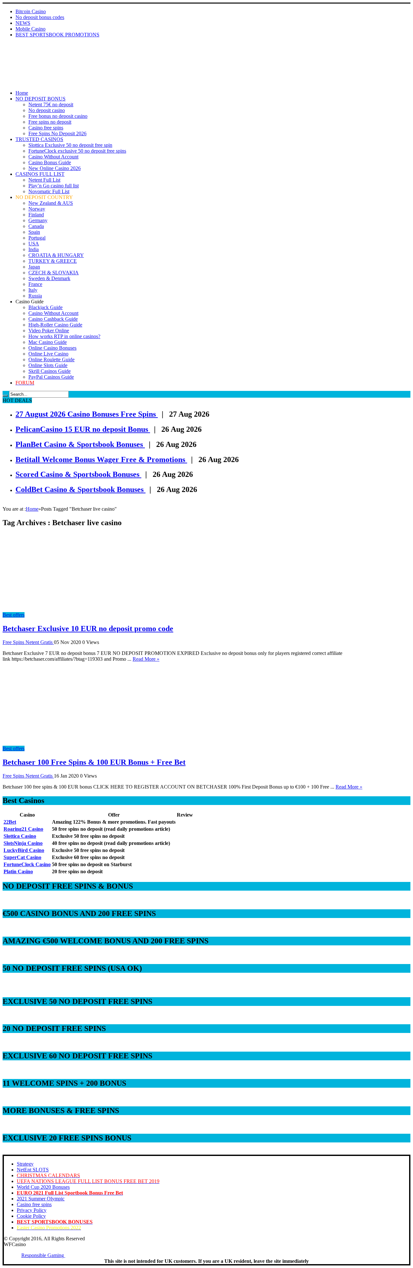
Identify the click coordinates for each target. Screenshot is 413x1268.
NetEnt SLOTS (33, 1169)
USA (33, 243)
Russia (35, 295)
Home (21, 93)
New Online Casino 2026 (54, 168)
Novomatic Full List (48, 191)
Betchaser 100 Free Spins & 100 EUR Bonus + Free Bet (94, 762)
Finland (36, 214)
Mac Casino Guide (47, 342)
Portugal (36, 238)
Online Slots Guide (47, 365)
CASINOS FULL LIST (40, 174)
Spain (34, 232)
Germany (37, 220)
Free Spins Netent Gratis (28, 642)
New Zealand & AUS (50, 203)
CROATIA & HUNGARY (56, 255)
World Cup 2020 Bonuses (43, 1187)
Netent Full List (44, 180)
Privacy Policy (31, 1210)
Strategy (25, 1164)
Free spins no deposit (49, 122)
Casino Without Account (53, 156)
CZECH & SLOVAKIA (53, 272)
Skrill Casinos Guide (49, 371)
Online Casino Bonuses (52, 348)
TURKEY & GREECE (52, 261)
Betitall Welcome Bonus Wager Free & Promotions (101, 459)
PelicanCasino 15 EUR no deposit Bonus (82, 429)
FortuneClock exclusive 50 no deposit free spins (77, 151)
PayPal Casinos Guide (51, 377)
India (33, 249)
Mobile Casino (30, 29)
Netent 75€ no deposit (50, 104)
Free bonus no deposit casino (57, 116)
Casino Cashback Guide (53, 319)
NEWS (22, 23)
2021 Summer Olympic (41, 1198)
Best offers (14, 615)
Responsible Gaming (43, 1255)
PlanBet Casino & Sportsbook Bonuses (80, 444)
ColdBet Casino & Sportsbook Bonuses (80, 489)
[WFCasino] (25, 60)
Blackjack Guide (45, 307)
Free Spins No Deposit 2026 (57, 133)
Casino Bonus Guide (49, 162)
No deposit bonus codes (39, 17)
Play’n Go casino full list (53, 185)
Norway (36, 209)
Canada (36, 226)
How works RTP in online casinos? (64, 336)
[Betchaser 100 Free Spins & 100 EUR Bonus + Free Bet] (61, 742)
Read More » (146, 659)
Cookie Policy (31, 1216)
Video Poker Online (48, 330)
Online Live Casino (48, 353)
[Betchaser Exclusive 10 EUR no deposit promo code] (61, 609)
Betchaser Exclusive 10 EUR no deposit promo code (88, 628)
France (35, 284)
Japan (34, 267)
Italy (32, 290)
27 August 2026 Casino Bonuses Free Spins (86, 414)
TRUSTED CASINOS (39, 139)
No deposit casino (46, 110)
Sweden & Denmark (49, 278)
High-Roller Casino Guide (55, 324)
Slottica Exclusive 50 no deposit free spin (70, 145)
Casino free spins (45, 127)
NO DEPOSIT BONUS (40, 98)
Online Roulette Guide (51, 359)
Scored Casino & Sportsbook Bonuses (78, 474)
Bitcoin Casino (30, 11)
